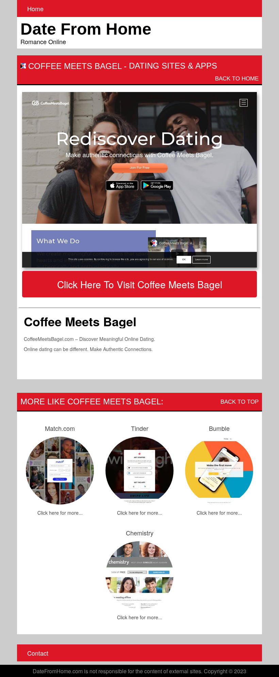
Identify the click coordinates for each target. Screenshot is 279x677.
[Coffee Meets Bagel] (139, 180)
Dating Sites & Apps (173, 65)
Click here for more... (60, 512)
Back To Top (239, 402)
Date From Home (85, 29)
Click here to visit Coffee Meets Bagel (139, 284)
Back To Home (237, 78)
